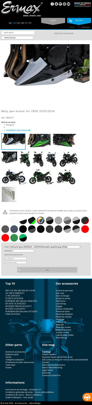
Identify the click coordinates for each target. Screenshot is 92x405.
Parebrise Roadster (64, 314)
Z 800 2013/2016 (12, 314)
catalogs (85, 27)
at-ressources (21, 403)
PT (30, 23)
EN (14, 23)
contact (45, 362)
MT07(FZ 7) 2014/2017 (15, 309)
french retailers (49, 354)
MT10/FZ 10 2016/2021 (15, 303)
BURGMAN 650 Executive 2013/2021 (21, 311)
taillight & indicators (14, 359)
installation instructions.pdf (18, 130)
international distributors (53, 365)
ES (18, 23)
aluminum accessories (15, 351)
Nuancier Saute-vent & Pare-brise (57, 357)
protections (61, 322)
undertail (60, 319)
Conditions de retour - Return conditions (23, 394)
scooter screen (62, 332)
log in (53, 20)
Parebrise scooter (64, 316)
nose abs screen (63, 327)
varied (8, 357)
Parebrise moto (63, 311)
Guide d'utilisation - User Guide (19, 397)
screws (8, 367)
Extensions (61, 301)
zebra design (35, 403)
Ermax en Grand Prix (51, 375)
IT (26, 23)
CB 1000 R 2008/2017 (14, 293)
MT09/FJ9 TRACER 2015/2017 (18, 306)
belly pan (60, 324)
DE (10, 23)
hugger (59, 306)
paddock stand (11, 354)
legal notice (47, 370)
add (47, 270)
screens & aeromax (64, 290)
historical (46, 372)
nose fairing (61, 337)
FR (22, 23)
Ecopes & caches (63, 298)
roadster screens (63, 329)
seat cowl (60, 293)
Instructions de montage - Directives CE (23, 389)
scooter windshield (64, 309)
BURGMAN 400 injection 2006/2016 (21, 301)
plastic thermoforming (52, 367)
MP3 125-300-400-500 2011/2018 (20, 290)
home (72, 27)
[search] (17, 32)
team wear (10, 365)
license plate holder (65, 335)
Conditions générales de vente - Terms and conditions (29, 392)
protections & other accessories (19, 362)
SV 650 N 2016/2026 (14, 298)
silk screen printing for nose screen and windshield (65, 359)
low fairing (61, 303)
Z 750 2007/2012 (12, 295)
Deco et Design (62, 295)
